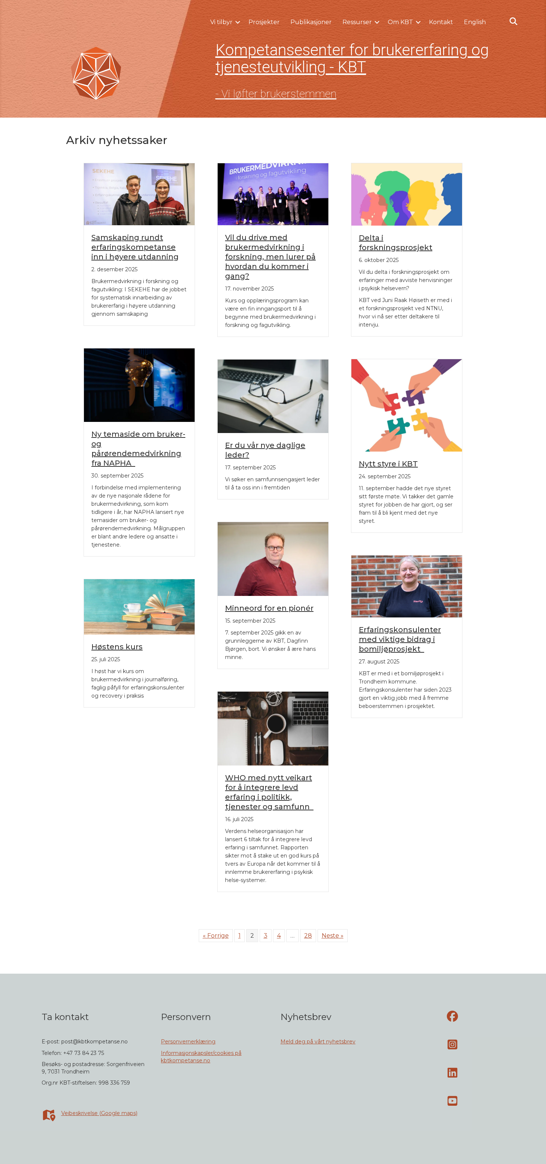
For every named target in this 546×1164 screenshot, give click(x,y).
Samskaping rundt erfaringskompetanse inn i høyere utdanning (135, 247)
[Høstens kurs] (139, 606)
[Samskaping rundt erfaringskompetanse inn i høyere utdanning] (139, 193)
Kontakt (441, 22)
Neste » (333, 935)
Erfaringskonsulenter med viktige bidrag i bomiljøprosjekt (400, 639)
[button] (238, 22)
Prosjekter (264, 22)
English (475, 22)
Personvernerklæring (188, 1041)
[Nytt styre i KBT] (406, 404)
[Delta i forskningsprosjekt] (406, 193)
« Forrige (216, 935)
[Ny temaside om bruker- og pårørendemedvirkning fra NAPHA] (139, 384)
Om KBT (400, 22)
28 (308, 935)
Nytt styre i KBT (388, 463)
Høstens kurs (117, 646)
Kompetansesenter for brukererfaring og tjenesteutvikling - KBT (352, 58)
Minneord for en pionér (269, 608)
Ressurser (357, 22)
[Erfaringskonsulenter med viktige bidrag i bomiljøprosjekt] (406, 585)
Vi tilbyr (221, 22)
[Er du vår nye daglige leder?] (273, 395)
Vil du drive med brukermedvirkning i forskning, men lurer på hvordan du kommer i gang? (270, 257)
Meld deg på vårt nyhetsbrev (317, 1041)
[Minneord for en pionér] (273, 558)
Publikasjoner (311, 22)
